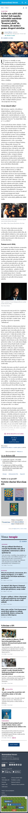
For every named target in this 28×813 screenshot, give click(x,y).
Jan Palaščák (9, 689)
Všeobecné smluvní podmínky (17, 784)
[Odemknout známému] (26, 8)
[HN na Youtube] (20, 764)
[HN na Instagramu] (14, 764)
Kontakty (4, 777)
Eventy (3, 792)
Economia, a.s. (11, 756)
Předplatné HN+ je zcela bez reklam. (20, 528)
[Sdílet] (23, 8)
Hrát (8, 498)
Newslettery (4, 795)
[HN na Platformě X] (10, 764)
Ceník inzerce (4, 786)
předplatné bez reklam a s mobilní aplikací (11, 447)
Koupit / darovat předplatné (8, 790)
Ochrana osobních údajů (16, 777)
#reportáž (22, 474)
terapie (13, 537)
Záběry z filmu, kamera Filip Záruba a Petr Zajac (16, 55)
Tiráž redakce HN (5, 780)
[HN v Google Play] (6, 771)
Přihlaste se (20, 451)
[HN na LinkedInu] (16, 764)
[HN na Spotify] (18, 764)
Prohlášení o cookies (15, 780)
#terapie (5, 474)
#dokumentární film (13, 474)
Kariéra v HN (4, 784)
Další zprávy (14, 744)
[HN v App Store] (16, 771)
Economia (4, 782)
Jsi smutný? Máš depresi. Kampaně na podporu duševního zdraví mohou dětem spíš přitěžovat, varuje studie (13, 587)
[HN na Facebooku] (12, 764)
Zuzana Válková (8, 32)
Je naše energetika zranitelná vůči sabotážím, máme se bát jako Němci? (13, 694)
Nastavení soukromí (15, 782)
